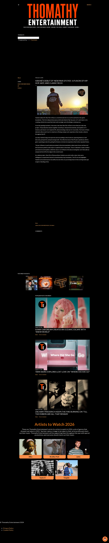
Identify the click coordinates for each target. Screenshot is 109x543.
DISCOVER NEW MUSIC (24, 84)
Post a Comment (42, 334)
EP (18, 86)
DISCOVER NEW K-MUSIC (44, 27)
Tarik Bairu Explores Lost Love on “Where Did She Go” (62, 372)
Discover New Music (29, 27)
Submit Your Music (68, 27)
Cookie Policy (8, 530)
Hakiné (19, 88)
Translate (33, 40)
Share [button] (19, 77)
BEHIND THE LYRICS (56, 27)
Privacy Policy (8, 528)
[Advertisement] (62, 205)
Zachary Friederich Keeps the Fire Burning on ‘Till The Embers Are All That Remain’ (61, 413)
